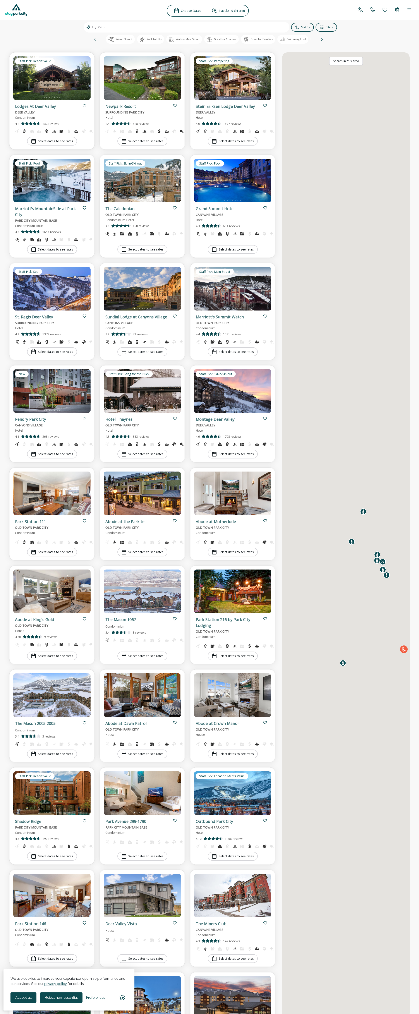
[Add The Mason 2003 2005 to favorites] (84, 723)
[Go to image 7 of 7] (59, 97)
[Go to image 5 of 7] (54, 97)
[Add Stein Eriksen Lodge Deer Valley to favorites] (265, 105)
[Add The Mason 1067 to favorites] (174, 619)
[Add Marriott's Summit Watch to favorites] (265, 316)
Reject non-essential (61, 997)
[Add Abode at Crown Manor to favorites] (265, 723)
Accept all (23, 997)
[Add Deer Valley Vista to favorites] (174, 923)
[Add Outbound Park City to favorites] (265, 820)
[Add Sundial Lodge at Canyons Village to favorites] (174, 316)
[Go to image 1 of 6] (45, 714)
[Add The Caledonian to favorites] (174, 208)
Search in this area (346, 61)
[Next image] (83, 79)
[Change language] (360, 9)
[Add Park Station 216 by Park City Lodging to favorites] (265, 619)
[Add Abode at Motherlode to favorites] (265, 521)
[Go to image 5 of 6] (55, 714)
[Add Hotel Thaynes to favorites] (174, 418)
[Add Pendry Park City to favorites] (84, 418)
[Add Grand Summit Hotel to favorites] (265, 208)
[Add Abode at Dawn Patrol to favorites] (174, 723)
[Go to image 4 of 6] (53, 714)
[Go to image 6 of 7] (57, 97)
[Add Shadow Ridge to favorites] (84, 820)
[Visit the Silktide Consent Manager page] (122, 997)
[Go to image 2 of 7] (46, 97)
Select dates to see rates (55, 141)
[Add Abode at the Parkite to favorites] (174, 521)
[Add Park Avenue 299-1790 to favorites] (174, 820)
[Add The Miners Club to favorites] (265, 923)
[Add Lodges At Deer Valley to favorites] (84, 105)
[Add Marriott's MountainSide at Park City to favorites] (84, 208)
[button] (322, 39)
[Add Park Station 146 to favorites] (84, 923)
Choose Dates (191, 11)
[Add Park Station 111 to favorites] (84, 521)
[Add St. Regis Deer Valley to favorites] (84, 316)
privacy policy (55, 984)
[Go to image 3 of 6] (50, 714)
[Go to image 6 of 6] (58, 714)
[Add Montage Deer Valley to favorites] (265, 418)
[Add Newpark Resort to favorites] (174, 105)
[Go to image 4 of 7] (142, 97)
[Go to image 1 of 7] (44, 97)
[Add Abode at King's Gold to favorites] (84, 619)
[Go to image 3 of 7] (49, 97)
